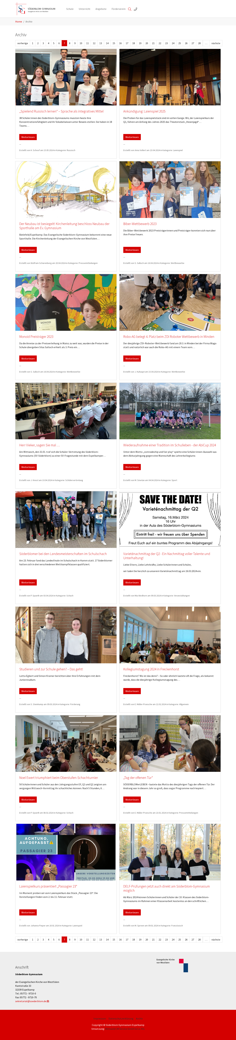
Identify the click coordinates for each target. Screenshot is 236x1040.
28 (199, 43)
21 (153, 43)
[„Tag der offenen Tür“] (170, 743)
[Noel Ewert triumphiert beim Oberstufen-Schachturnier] (66, 743)
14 (107, 43)
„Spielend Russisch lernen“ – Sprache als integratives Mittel (61, 111)
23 (166, 43)
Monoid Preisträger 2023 (36, 336)
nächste (215, 43)
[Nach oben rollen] (229, 1033)
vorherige (22, 43)
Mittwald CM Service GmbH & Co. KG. (125, 1028)
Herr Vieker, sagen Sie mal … (39, 445)
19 (140, 43)
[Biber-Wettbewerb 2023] (170, 189)
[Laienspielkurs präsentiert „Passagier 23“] (66, 852)
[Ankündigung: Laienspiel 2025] (170, 77)
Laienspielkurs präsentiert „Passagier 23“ (48, 886)
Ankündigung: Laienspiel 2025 (144, 111)
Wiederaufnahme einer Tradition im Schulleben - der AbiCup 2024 (169, 445)
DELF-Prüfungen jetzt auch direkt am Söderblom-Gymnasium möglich (166, 888)
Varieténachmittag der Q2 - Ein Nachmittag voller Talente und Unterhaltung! (166, 556)
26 (186, 43)
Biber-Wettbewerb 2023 (140, 224)
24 (173, 43)
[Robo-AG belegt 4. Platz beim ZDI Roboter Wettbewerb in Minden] (170, 302)
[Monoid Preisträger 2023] (66, 302)
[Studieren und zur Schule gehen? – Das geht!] (66, 635)
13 (100, 43)
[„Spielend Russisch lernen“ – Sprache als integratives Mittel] (66, 77)
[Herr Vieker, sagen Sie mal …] (66, 411)
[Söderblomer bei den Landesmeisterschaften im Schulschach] (66, 519)
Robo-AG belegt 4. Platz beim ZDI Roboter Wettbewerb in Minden (168, 336)
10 (81, 43)
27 (193, 43)
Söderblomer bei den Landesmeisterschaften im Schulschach (63, 554)
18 (133, 43)
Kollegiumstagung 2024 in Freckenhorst (151, 669)
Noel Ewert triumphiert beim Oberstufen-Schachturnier (58, 778)
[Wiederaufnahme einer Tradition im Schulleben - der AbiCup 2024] (170, 411)
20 (146, 43)
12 (94, 43)
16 (120, 43)
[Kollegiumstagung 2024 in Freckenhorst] (170, 635)
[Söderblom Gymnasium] (37, 9)
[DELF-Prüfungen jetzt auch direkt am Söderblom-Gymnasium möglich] (170, 852)
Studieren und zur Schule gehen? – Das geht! (51, 669)
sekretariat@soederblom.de (30, 1001)
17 (127, 43)
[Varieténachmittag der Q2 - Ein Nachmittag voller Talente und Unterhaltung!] (170, 519)
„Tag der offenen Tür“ (138, 778)
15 (114, 43)
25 (179, 43)
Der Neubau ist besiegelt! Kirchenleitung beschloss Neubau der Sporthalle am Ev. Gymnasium (64, 226)
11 (87, 43)
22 (160, 43)
